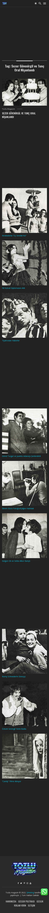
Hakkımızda (11, 901)
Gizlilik (40, 901)
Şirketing (31, 892)
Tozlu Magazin (8, 109)
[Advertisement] (24, 31)
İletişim (31, 905)
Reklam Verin (20, 905)
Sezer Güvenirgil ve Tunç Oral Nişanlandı (19, 115)
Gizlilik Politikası (26, 901)
